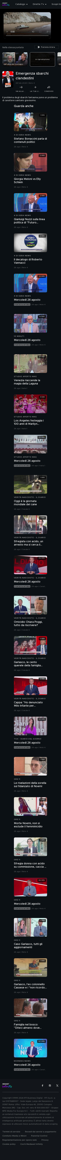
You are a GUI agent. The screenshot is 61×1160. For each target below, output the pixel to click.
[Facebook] (42, 1085)
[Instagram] (50, 1085)
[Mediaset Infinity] (5, 4)
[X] (57, 1085)
